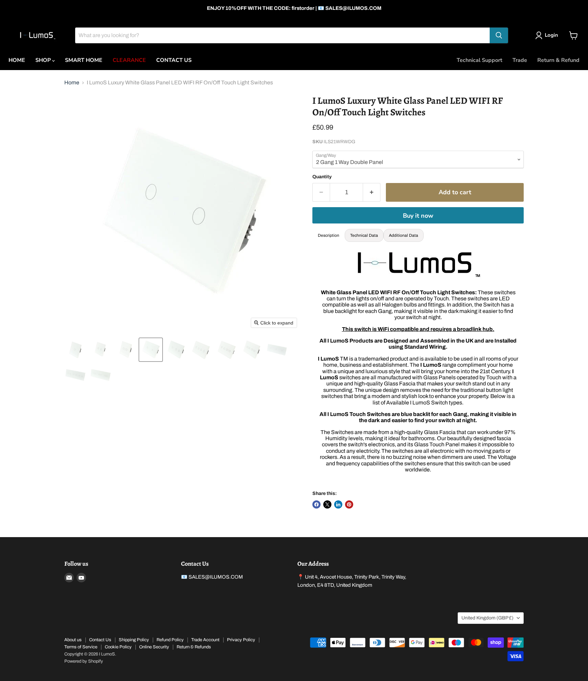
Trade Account (205, 639)
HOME (17, 60)
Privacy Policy (241, 639)
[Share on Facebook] (316, 504)
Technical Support (479, 60)
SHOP (43, 60)
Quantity (322, 176)
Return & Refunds (194, 647)
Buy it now (418, 216)
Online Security (154, 647)
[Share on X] (327, 504)
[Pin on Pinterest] (349, 504)
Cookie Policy (118, 647)
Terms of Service (80, 647)
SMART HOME (83, 60)
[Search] (499, 35)
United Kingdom (487, 617)
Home (71, 82)
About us (73, 639)
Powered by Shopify (83, 661)
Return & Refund (558, 60)
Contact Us (100, 639)
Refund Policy (170, 639)
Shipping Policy (134, 639)
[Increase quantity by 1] (371, 192)
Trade (519, 60)
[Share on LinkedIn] (338, 504)
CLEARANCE (129, 60)
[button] (75, 349)
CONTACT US (174, 60)
